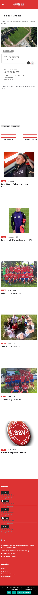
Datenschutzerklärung (8, 574)
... (32, 63)
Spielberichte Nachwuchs (11, 293)
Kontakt (3, 568)
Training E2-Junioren (7, 503)
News (4, 181)
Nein (14, 592)
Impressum (4, 571)
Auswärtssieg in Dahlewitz (11, 399)
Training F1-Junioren (7, 529)
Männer (6, 126)
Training (16, 126)
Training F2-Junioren (7, 520)
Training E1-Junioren (7, 495)
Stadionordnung (6, 577)
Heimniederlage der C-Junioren (13, 453)
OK (9, 592)
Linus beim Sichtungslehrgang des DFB (16, 240)
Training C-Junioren (7, 512)
